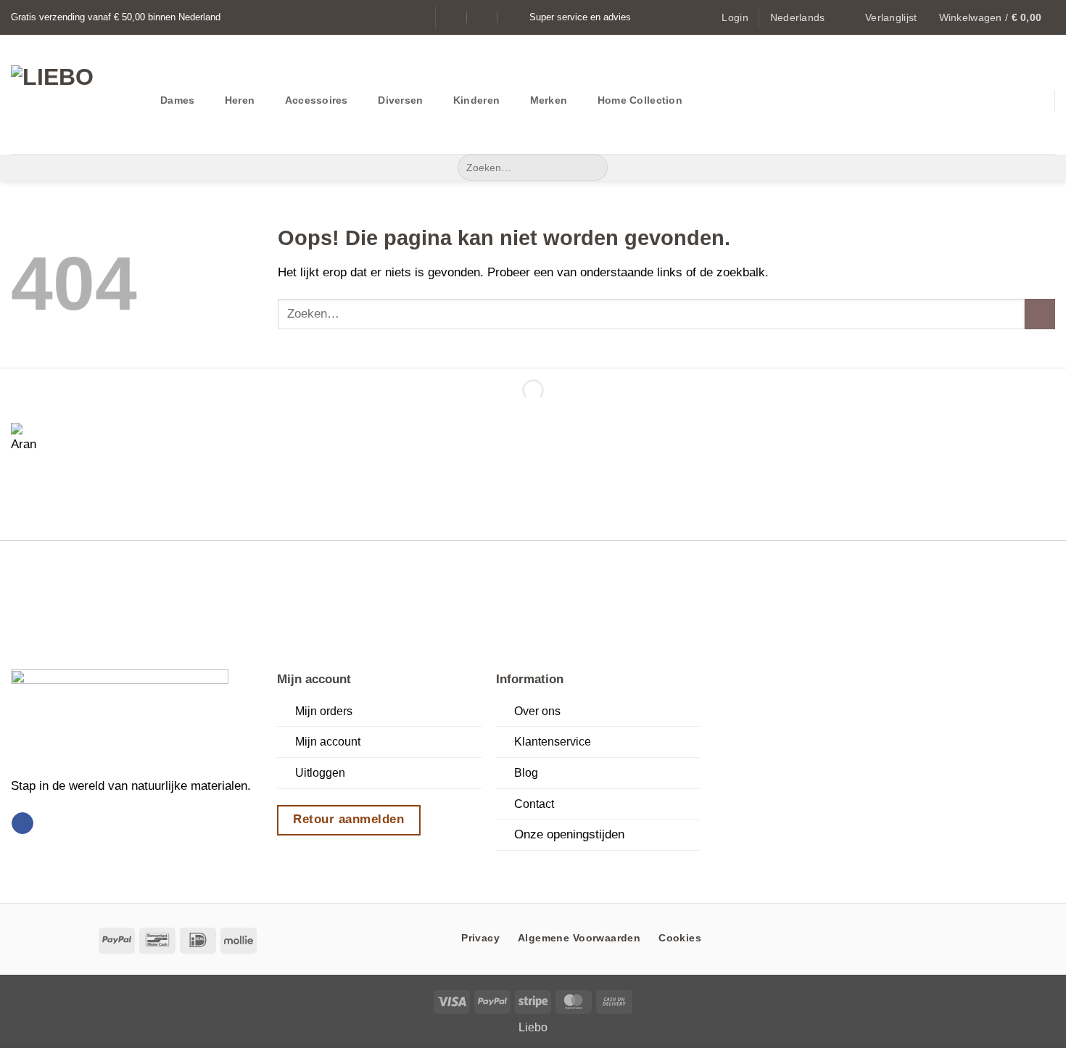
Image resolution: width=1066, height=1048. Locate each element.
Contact (534, 804)
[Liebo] (75, 95)
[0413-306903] (513, 17)
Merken (549, 100)
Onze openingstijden (569, 834)
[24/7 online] (482, 17)
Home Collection (640, 100)
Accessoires (316, 100)
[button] (735, 17)
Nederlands (797, 17)
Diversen (400, 100)
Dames (177, 100)
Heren (240, 100)
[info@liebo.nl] (453, 17)
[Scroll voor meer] (532, 868)
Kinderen (476, 100)
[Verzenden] (592, 167)
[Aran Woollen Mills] (29, 441)
